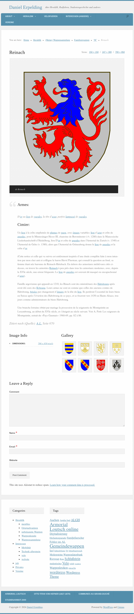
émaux (76, 232)
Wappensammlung (31, 539)
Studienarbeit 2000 (15, 600)
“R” (95, 39)
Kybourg (40, 287)
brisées (33, 291)
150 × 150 (94, 52)
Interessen (21, 543)
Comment (14, 392)
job (17, 563)
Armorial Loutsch (15, 594)
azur (54, 216)
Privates (20, 567)
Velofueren (51, 16)
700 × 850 (120, 52)
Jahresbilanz (59, 550)
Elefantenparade (58, 537)
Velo (65, 563)
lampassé (70, 216)
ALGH (75, 520)
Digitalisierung (58, 534)
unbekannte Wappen (32, 531)
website (25, 559)
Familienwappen (81, 39)
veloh (72, 563)
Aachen (54, 520)
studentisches (56, 563)
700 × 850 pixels (45, 343)
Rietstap (54, 559)
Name (13, 433)
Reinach (53, 268)
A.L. (39, 323)
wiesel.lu (72, 568)
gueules (38, 216)
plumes (53, 232)
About (8, 16)
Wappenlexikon (59, 568)
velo (24, 555)
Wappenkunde (29, 535)
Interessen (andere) (77, 16)
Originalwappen (30, 527)
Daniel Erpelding (25, 7)
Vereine (9, 22)
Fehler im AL (58, 542)
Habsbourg (103, 283)
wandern (78, 564)
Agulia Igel (65, 520)
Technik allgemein (31, 551)
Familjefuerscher (75, 538)
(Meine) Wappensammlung (57, 39)
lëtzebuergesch (75, 550)
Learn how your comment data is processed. (72, 484)
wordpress (57, 572)
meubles (26, 523)
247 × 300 (107, 52)
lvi (67, 550)
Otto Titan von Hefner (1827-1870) (52, 594)
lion (28, 216)
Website (13, 460)
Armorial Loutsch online (64, 526)
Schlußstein (72, 558)
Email (13, 446)
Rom (62, 559)
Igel (52, 550)
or (21, 216)
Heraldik (28, 16)
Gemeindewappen (67, 545)
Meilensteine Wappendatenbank (66, 554)
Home (26, 39)
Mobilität (26, 547)
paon (63, 232)
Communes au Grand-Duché (94, 594)
